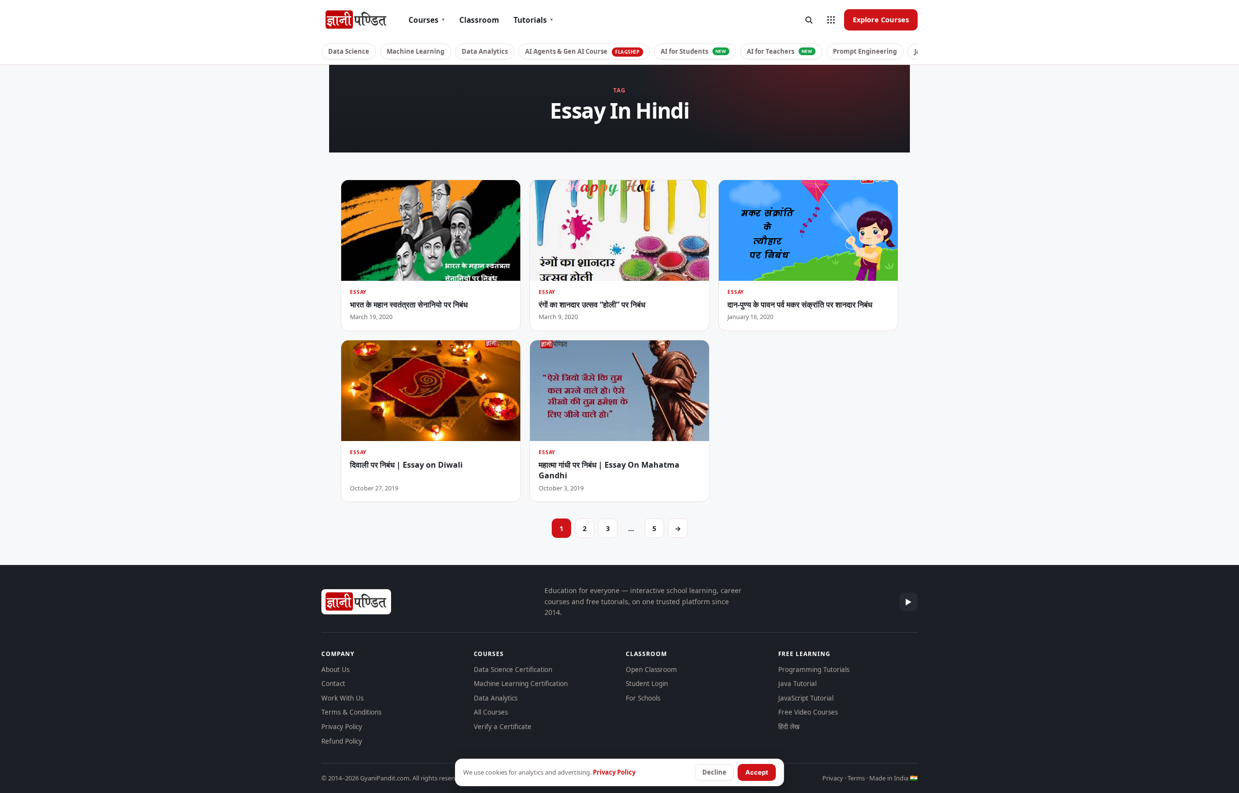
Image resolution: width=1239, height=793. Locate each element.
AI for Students (693, 51)
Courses (426, 20)
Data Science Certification (513, 669)
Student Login (647, 683)
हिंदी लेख (789, 726)
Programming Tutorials (813, 669)
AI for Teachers (780, 51)
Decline (714, 772)
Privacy (832, 778)
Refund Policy (341, 741)
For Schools (643, 698)
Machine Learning (415, 51)
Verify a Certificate (502, 726)
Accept (756, 772)
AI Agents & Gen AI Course (582, 51)
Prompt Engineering (865, 51)
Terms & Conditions (351, 712)
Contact (333, 683)
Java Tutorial (797, 683)
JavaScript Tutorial (805, 698)
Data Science (348, 51)
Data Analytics (485, 51)
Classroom (479, 20)
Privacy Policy (341, 726)
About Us (335, 669)
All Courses (491, 712)
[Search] (809, 20)
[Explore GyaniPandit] (831, 20)
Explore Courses (881, 19)
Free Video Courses (808, 712)
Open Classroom (651, 669)
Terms (856, 778)
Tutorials (533, 20)
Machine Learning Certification (521, 683)
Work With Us (342, 698)
